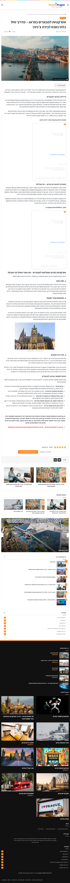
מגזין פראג (57, 14)
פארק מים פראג (54, 653)
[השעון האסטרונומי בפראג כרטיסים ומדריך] (61, 579)
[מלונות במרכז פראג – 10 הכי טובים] (64, 663)
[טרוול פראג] (57, 4)
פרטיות (9, 880)
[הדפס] (55, 460)
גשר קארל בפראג (28, 768)
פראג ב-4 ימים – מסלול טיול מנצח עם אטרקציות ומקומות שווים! (35, 512)
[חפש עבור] (68, 5)
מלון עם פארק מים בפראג (52, 675)
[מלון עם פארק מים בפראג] (64, 678)
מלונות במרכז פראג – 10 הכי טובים (49, 660)
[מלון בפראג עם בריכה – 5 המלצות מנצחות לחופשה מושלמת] (64, 685)
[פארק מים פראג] (64, 655)
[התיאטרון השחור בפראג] (52, 705)
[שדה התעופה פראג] (13, 504)
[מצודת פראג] (64, 670)
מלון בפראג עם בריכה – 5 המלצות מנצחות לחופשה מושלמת (43, 683)
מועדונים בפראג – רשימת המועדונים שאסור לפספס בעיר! (41, 600)
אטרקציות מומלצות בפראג (63, 829)
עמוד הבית (62, 14)
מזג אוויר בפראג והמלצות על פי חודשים (56, 628)
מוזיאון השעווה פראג (62, 768)
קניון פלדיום (64, 550)
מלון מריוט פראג (63, 793)
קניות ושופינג (62, 623)
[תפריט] (2, 5)
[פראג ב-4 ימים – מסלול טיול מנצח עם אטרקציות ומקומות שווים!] (35, 504)
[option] (35, 535)
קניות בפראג (64, 819)
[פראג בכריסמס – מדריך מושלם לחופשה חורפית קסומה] (61, 572)
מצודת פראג (55, 668)
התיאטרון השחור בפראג (61, 716)
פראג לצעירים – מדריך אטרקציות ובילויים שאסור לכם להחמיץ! (58, 512)
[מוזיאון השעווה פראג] (52, 757)
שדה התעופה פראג (18, 511)
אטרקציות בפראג (61, 617)
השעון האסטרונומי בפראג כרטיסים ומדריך (45, 577)
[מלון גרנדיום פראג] (17, 731)
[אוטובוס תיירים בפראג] (17, 782)
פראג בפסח (52, 562)
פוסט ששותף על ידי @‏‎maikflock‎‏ (49, 266)
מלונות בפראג (62, 626)
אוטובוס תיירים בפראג (26, 793)
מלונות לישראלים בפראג (50, 829)
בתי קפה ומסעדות (61, 631)
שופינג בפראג (40, 829)
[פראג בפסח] (61, 564)
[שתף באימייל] (59, 460)
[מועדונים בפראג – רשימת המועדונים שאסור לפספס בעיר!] (61, 602)
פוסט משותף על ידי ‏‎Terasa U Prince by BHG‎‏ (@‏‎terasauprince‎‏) (48, 178)
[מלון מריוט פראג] (52, 782)
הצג (57, 85)
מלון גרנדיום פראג (28, 743)
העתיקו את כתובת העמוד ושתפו (28, 452)
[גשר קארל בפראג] (17, 757)
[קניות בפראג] (52, 808)
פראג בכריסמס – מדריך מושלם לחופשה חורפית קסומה (41, 569)
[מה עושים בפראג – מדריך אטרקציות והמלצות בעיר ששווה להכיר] (17, 705)
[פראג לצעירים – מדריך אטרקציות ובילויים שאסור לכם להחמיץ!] (56, 504)
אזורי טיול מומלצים (61, 634)
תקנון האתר (4, 880)
